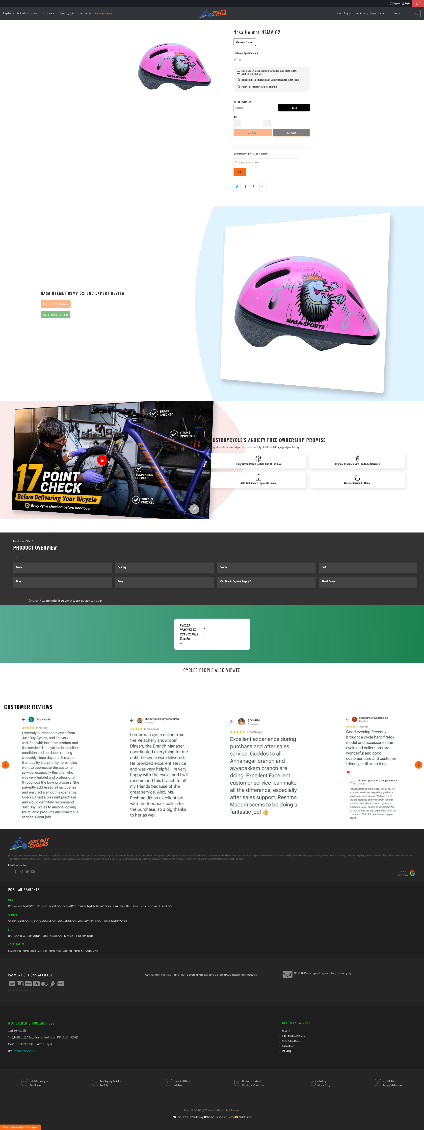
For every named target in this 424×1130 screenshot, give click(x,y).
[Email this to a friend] (262, 186)
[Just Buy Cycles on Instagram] (21, 872)
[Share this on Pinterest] (254, 186)
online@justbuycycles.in (25, 1051)
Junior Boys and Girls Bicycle (125, 906)
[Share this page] (194, 509)
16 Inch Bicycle (165, 906)
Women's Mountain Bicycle (89, 921)
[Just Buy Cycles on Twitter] (27, 872)
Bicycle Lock (28, 951)
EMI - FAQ (286, 1051)
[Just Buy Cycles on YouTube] (32, 872)
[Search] (416, 13)
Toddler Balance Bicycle (52, 936)
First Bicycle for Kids (17, 936)
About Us (286, 1031)
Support (396, 3)
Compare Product (244, 42)
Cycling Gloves (91, 951)
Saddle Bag (67, 951)
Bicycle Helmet (14, 951)
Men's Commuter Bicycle (82, 906)
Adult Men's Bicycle (102, 906)
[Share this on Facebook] (245, 186)
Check (294, 108)
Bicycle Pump (55, 951)
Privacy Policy (288, 1046)
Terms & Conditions (291, 1041)
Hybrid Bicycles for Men (59, 906)
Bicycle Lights (41, 951)
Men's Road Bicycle (38, 906)
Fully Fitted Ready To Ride (293, 1036)
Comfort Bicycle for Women (115, 921)
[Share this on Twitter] (237, 186)
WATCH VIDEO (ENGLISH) (55, 315)
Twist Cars (68, 936)
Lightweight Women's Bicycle (43, 921)
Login (407, 3)
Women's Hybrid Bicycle (18, 921)
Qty (235, 116)
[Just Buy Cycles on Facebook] (15, 872)
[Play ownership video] (102, 460)
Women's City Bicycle (67, 921)
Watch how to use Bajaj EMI (251, 74)
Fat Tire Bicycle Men (148, 906)
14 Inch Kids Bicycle (84, 936)
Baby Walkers (34, 936)
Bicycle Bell (79, 951)
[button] (8, 13)
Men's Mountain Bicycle (18, 906)
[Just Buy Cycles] (213, 13)
